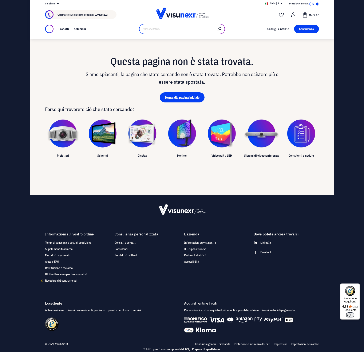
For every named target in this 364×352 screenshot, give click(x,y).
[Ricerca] (219, 29)
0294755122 (101, 14)
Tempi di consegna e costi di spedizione (68, 243)
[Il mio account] (293, 14)
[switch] (350, 314)
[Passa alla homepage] (182, 14)
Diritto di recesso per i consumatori (66, 274)
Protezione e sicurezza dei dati (252, 344)
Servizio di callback (126, 255)
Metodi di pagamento (57, 255)
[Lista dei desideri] (281, 14)
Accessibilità (191, 261)
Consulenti (121, 249)
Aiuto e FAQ (52, 261)
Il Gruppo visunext (195, 249)
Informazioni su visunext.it (200, 243)
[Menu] (49, 29)
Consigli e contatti (125, 243)
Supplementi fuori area (59, 249)
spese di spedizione (207, 349)
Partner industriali (195, 255)
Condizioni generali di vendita (212, 344)
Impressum (280, 344)
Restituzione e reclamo (59, 268)
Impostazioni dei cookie (305, 344)
